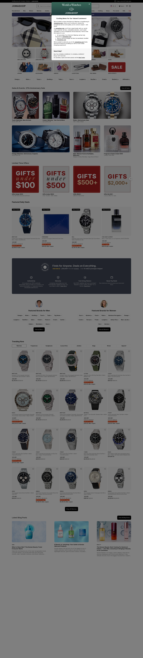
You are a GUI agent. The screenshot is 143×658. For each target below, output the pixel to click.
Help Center (82, 57)
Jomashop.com (58, 23)
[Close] (89, 4)
